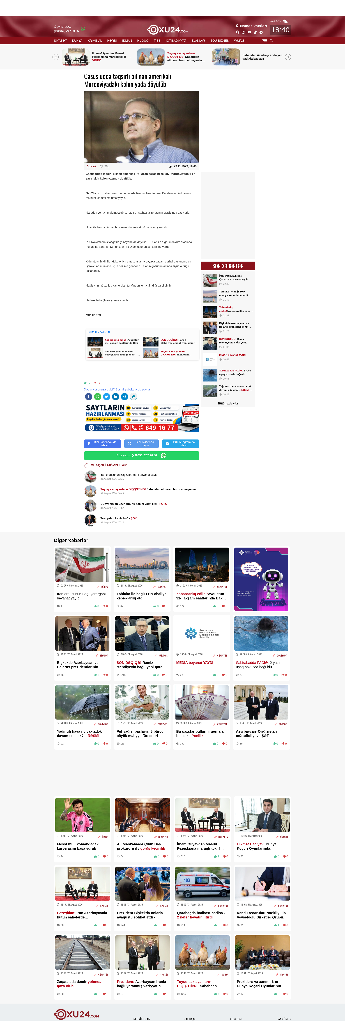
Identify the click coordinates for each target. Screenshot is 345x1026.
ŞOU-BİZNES (219, 40)
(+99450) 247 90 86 (66, 30)
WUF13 (239, 40)
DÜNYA (77, 40)
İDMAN (127, 40)
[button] (288, 57)
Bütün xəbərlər (228, 403)
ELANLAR (198, 40)
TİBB (157, 40)
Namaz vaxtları (253, 26)
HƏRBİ (112, 40)
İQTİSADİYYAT (176, 40)
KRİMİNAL (95, 40)
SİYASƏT (60, 40)
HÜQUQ (142, 40)
